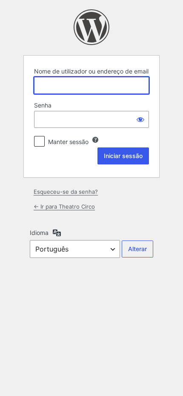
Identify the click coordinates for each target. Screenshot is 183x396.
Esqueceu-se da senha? (66, 191)
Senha (42, 105)
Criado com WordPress (91, 27)
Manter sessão (68, 141)
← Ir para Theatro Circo (64, 206)
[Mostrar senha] (140, 119)
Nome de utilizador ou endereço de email (91, 71)
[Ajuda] (95, 140)
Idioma (39, 232)
